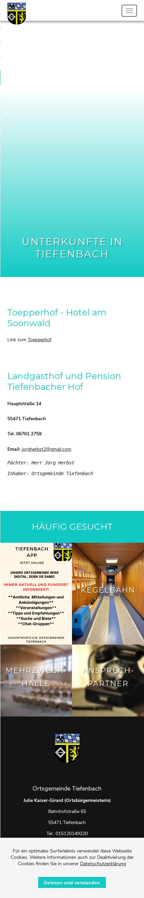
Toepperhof (40, 339)
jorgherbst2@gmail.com (46, 449)
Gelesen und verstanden (72, 882)
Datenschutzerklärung (103, 863)
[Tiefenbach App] (36, 594)
